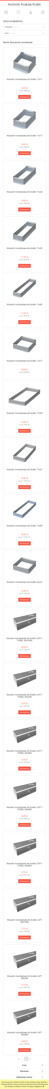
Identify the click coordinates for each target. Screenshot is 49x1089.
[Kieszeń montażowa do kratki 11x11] (24, 62)
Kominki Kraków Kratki (24, 4)
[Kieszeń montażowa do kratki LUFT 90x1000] (24, 903)
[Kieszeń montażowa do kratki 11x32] (24, 231)
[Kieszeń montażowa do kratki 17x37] (24, 453)
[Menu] (6, 12)
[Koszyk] (43, 12)
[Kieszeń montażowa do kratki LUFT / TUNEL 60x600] (24, 790)
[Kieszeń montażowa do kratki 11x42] (24, 288)
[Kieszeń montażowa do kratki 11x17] (24, 119)
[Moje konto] (30, 12)
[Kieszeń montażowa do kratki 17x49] (24, 509)
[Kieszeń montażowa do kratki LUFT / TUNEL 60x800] (24, 847)
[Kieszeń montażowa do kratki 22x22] (24, 565)
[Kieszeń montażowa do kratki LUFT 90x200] (24, 959)
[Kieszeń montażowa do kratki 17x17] (24, 344)
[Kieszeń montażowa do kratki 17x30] (24, 396)
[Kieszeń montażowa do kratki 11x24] (24, 175)
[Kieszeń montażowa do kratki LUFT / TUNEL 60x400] (24, 734)
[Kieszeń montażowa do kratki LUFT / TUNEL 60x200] (24, 678)
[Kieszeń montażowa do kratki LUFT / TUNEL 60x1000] (24, 621)
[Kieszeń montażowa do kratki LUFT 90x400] (24, 1016)
